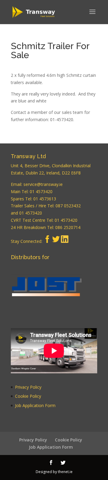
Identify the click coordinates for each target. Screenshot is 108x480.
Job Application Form (35, 405)
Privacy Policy (28, 387)
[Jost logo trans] (47, 292)
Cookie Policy (28, 396)
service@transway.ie (43, 184)
